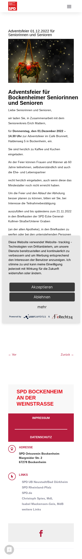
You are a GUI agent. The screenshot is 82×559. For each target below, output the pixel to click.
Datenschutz (41, 437)
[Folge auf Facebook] (41, 533)
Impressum (41, 418)
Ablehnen (42, 297)
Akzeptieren (42, 287)
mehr (42, 307)
